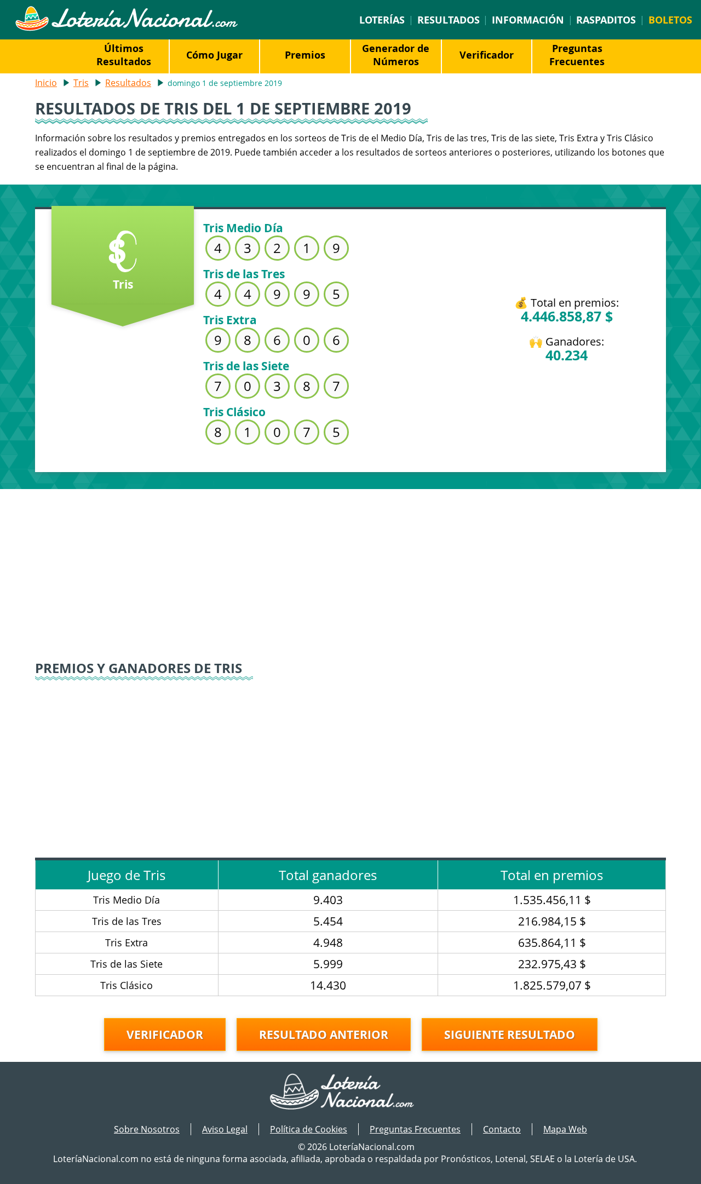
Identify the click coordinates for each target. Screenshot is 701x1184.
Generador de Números (395, 55)
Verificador (486, 54)
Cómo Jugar (214, 54)
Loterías (382, 19)
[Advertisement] (350, 565)
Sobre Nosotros (147, 1129)
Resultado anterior (323, 1034)
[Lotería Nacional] (351, 1092)
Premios (305, 54)
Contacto (502, 1129)
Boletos (670, 19)
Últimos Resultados (123, 55)
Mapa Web (565, 1129)
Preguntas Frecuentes (577, 55)
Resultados (448, 19)
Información (528, 19)
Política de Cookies (308, 1129)
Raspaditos (606, 19)
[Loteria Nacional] (126, 28)
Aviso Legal (225, 1129)
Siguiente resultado (509, 1034)
